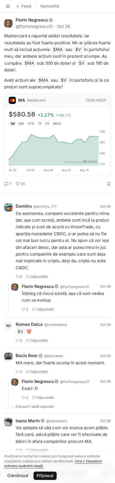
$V (78, 49)
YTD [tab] (30, 124)
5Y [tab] (47, 124)
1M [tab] (12, 124)
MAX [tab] (57, 124)
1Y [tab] (40, 124)
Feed (26, 6)
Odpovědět (39, 277)
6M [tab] (21, 124)
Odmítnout (17, 475)
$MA (58, 49)
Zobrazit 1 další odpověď (34, 406)
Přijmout (45, 475)
